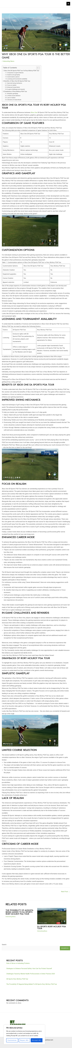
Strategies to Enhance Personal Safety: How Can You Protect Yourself (29, 968)
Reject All (24, 1040)
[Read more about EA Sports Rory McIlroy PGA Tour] (51, 916)
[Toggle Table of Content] (37, 67)
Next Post (65, 891)
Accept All (36, 1040)
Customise (12, 1040)
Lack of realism (11, 97)
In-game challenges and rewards (16, 89)
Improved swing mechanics (14, 83)
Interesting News (8, 61)
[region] (24, 1034)
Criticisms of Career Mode (14, 99)
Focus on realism (11, 85)
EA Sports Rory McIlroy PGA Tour (51, 927)
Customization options (13, 76)
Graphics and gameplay (13, 74)
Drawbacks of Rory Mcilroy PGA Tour (15, 91)
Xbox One (34, 112)
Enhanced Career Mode (13, 87)
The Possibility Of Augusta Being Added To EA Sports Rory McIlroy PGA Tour (19, 912)
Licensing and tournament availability (17, 79)
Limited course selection (13, 95)
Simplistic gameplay (12, 93)
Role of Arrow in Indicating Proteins (18, 963)
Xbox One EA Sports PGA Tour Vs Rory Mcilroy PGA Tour (21, 70)
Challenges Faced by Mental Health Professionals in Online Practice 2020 (30, 974)
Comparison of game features (15, 72)
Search (4, 944)
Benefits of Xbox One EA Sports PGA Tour (17, 81)
